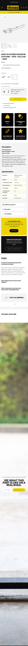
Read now (14, 230)
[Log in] (24, 7)
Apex (2, 51)
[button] (2, 7)
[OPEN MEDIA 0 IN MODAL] (25, 40)
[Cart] (26, 7)
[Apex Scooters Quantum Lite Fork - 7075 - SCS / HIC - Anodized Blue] (9, 77)
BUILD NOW (7, 489)
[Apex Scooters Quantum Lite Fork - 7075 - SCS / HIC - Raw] (15, 77)
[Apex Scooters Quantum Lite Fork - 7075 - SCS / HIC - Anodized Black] (4, 77)
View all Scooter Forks (14, 248)
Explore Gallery (18, 489)
